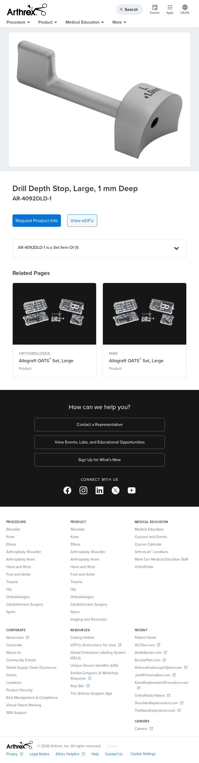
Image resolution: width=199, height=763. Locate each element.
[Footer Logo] (19, 745)
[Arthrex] (27, 10)
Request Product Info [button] (37, 220)
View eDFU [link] (82, 220)
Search (128, 9)
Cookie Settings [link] (143, 754)
